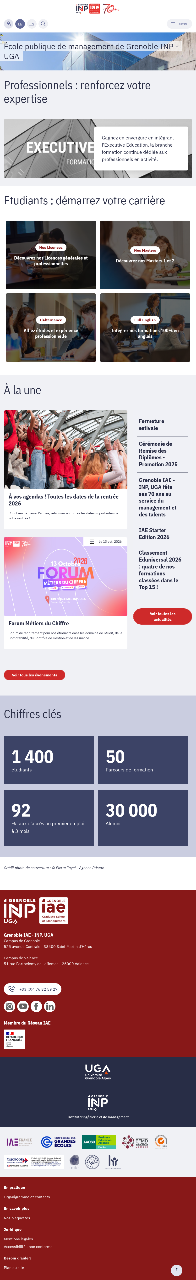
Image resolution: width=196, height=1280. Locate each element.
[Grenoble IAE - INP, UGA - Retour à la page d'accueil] (97, 8)
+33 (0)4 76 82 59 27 (38, 989)
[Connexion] (8, 24)
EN (31, 23)
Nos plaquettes (17, 1218)
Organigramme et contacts (27, 1197)
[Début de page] (178, 1270)
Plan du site (14, 1267)
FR (20, 23)
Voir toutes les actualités (162, 616)
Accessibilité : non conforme (28, 1246)
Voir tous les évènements (34, 675)
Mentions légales (18, 1239)
